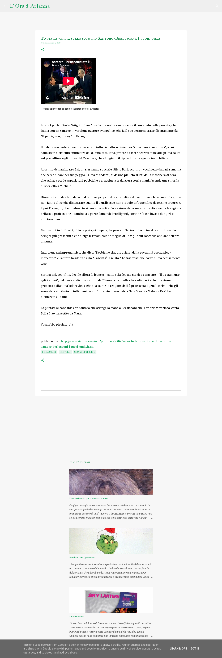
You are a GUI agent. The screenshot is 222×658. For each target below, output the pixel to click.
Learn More (178, 648)
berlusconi (49, 352)
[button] (43, 50)
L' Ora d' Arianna (30, 6)
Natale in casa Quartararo (82, 557)
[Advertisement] (111, 425)
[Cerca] (55, 6)
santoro (65, 352)
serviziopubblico (84, 352)
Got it (194, 648)
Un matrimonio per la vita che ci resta (88, 498)
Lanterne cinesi (77, 616)
